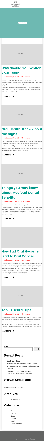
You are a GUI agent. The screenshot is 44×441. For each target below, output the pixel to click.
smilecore (8, 77)
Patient (13, 419)
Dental (13, 411)
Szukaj (6, 346)
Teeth (13, 421)
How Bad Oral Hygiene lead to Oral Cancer (22, 364)
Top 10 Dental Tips (13, 361)
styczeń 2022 (16, 399)
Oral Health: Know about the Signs (19, 371)
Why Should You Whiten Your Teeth (20, 374)
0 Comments (25, 77)
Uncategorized (16, 424)
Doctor (13, 416)
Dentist (13, 413)
